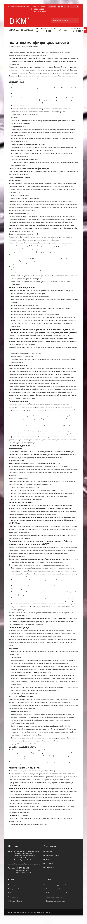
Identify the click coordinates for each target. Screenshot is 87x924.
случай (63, 30)
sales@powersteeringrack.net (20, 6)
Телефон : (11, 868)
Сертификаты (50, 863)
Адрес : (10, 851)
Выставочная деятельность (19, 893)
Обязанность (14, 897)
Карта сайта (50, 867)
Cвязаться (13, 846)
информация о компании (19, 885)
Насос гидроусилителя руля (55, 901)
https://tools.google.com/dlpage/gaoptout (24, 729)
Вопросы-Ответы (16, 901)
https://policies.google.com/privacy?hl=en (24, 693)
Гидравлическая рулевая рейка (56, 885)
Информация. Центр (49, 30)
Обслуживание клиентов (78, 30)
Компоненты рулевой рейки (55, 897)
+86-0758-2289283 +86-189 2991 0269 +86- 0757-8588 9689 (39, 9)
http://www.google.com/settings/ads (22, 723)
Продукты (27, 30)
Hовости (48, 859)
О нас (37, 30)
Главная (14, 30)
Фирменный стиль (16, 889)
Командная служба (52, 855)
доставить (49, 851)
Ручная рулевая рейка (53, 889)
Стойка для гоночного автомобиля (58, 893)
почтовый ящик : (14, 864)
